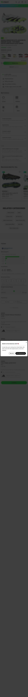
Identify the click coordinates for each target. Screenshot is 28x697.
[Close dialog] (26, 342)
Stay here (12, 353)
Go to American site (20, 353)
